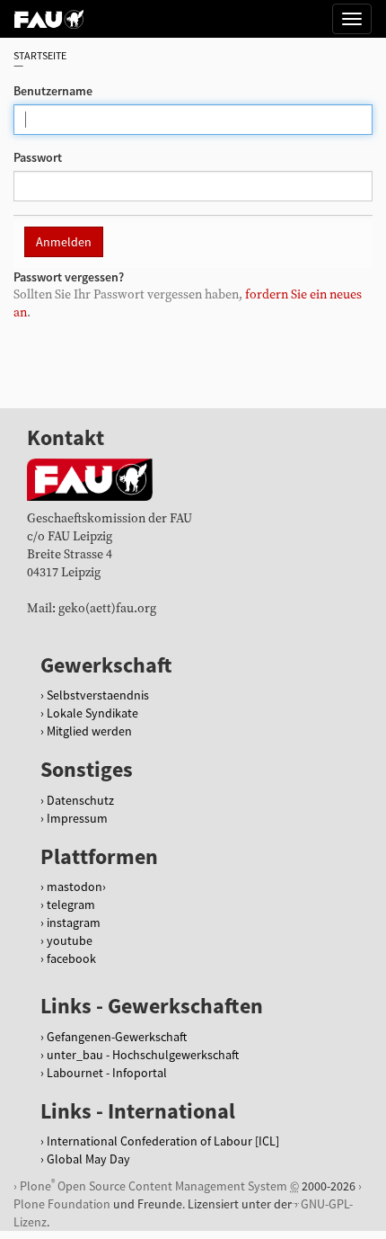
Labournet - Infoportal (107, 1073)
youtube (69, 940)
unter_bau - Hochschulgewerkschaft (143, 1055)
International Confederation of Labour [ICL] (163, 1141)
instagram (74, 922)
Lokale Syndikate (92, 713)
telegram (71, 904)
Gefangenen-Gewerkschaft (117, 1037)
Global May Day (88, 1159)
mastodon (74, 886)
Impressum (77, 818)
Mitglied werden (89, 731)
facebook (71, 958)
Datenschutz (80, 800)
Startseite (39, 55)
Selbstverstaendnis (98, 695)
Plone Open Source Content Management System (153, 1185)
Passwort (37, 157)
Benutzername (52, 91)
